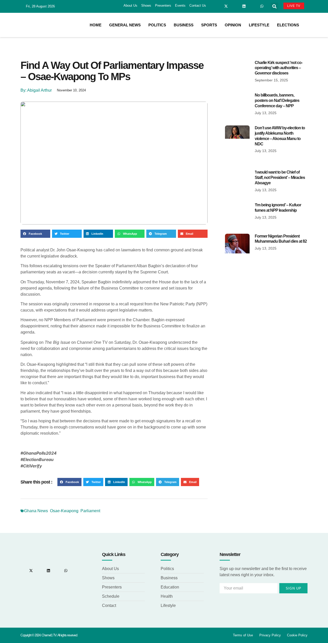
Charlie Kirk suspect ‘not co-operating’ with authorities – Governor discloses (278, 68)
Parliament (90, 511)
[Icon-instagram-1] (235, 6)
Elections (288, 25)
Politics (157, 25)
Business (183, 25)
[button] (274, 6)
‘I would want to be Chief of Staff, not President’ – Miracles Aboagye (280, 177)
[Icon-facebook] (217, 6)
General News (125, 25)
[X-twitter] (226, 6)
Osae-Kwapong (64, 511)
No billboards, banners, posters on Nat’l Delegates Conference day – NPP (277, 100)
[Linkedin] (244, 6)
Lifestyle (259, 25)
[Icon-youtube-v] (253, 6)
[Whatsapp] (261, 6)
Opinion (233, 25)
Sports (209, 25)
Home (95, 25)
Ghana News (36, 511)
